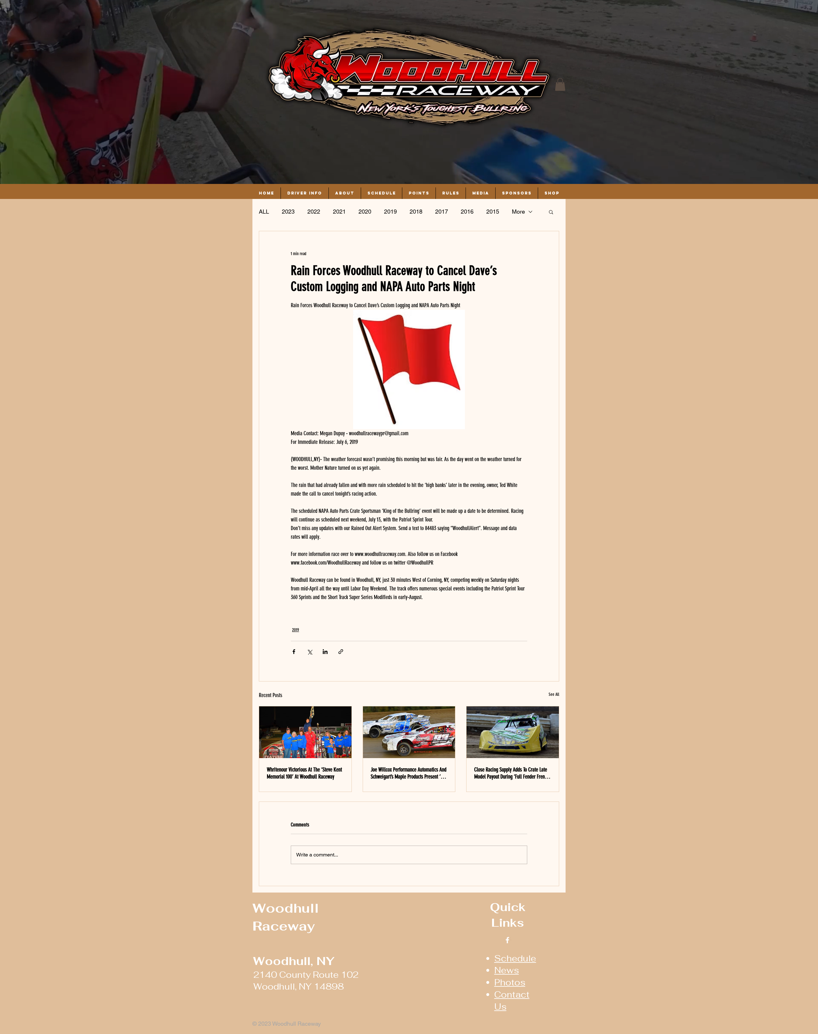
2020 (365, 211)
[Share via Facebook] (294, 652)
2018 (416, 211)
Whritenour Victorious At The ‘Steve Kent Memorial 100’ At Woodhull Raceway (304, 773)
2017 (441, 211)
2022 (313, 211)
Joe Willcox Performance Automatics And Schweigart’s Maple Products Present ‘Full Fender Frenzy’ (409, 773)
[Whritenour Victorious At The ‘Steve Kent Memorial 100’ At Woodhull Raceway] (305, 732)
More (518, 211)
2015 (492, 211)
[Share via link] (341, 652)
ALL (264, 211)
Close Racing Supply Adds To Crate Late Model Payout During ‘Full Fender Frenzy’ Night (512, 773)
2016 (467, 211)
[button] (560, 84)
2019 (390, 211)
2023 (288, 211)
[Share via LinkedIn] (325, 652)
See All (554, 694)
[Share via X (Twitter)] (309, 652)
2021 (339, 211)
